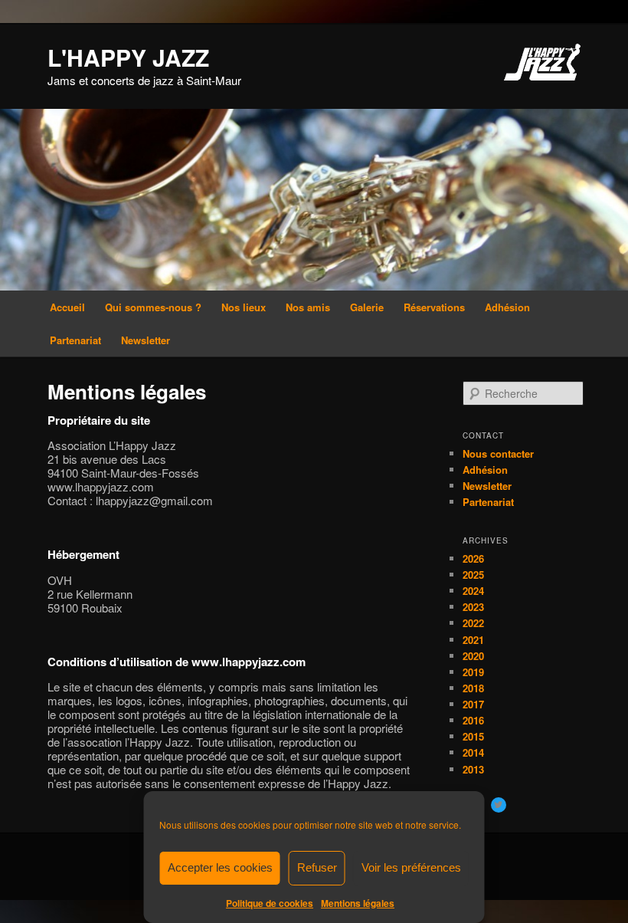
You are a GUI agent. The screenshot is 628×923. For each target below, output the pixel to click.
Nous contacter (498, 453)
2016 (473, 720)
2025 (473, 574)
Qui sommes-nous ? (153, 307)
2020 (473, 656)
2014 (473, 752)
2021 (473, 639)
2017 (473, 704)
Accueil (67, 307)
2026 (473, 558)
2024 (473, 590)
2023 (473, 606)
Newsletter (145, 340)
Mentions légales (357, 903)
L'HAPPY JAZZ (128, 57)
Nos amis (308, 307)
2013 (473, 769)
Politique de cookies (269, 903)
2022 (473, 623)
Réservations (434, 307)
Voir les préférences (411, 867)
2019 (473, 672)
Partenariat (75, 340)
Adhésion (507, 307)
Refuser (317, 867)
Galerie (367, 307)
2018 (473, 688)
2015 (473, 736)
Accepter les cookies (220, 867)
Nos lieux (243, 307)
